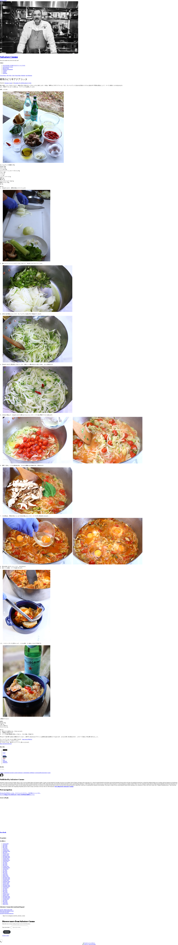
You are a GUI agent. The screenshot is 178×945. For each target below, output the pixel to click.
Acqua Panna (3, 75)
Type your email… (6, 927)
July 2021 (5, 870)
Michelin (23, 75)
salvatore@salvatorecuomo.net (6, 913)
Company (5, 70)
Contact (4, 71)
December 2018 (6, 896)
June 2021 (5, 871)
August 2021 (5, 868)
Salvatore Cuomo (9, 56)
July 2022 (5, 862)
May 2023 (5, 852)
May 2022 (5, 865)
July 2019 (5, 889)
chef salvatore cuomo (12, 772)
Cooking (19, 772)
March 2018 (5, 904)
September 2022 (6, 860)
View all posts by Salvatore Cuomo (64, 786)
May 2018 (5, 901)
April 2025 (5, 848)
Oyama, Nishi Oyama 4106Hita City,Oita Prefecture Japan (7, 910)
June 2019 (5, 890)
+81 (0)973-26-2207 (4, 912)
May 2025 (5, 847)
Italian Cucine (34, 772)
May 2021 (5, 872)
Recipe (41, 772)
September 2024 (6, 851)
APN (7, 75)
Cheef (13, 75)
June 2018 (5, 900)
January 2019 (6, 895)
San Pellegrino (29, 75)
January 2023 (6, 855)
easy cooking (24, 772)
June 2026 (5, 845)
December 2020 (6, 877)
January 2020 (6, 884)
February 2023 (6, 853)
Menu (2, 62)
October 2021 (6, 866)
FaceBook (3, 832)
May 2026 (5, 846)
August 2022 (5, 861)
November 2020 (6, 878)
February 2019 (6, 894)
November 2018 (6, 897)
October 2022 (6, 858)
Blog (10, 75)
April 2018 (5, 902)
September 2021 (6, 867)
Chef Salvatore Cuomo (8, 66)
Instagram (5, 73)
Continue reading (5, 935)
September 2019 (6, 886)
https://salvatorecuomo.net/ (6, 743)
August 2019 (5, 887)
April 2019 (5, 892)
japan (39, 772)
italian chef (29, 772)
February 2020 (6, 882)
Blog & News (6, 68)
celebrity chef (3, 772)
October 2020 (6, 880)
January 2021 (6, 876)
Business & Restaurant (8, 69)
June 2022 (5, 863)
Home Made (18, 75)
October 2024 (6, 850)
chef (7, 772)
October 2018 (6, 899)
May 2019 (5, 891)
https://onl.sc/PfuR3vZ (27, 739)
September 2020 (6, 881)
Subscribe (7, 932)
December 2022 (6, 856)
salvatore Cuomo (46, 772)
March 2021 (5, 875)
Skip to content (3, 0)
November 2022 (6, 857)
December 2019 (6, 885)
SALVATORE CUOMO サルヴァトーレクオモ (14, 65)
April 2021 (5, 873)
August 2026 (5, 843)
